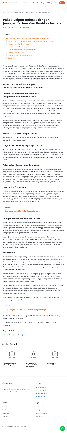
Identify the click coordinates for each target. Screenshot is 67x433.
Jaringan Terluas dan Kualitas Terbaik (20, 55)
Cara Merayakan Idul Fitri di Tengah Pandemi (22, 211)
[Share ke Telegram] (23, 335)
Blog (42, 3)
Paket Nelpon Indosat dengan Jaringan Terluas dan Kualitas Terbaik (28, 38)
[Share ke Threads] (18, 335)
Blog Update (5, 416)
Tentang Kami (40, 407)
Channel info (41, 396)
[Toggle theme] (55, 3)
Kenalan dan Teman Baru (17, 52)
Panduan (25, 3)
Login (62, 3)
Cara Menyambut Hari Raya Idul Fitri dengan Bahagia (26, 310)
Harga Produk (6, 413)
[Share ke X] (13, 335)
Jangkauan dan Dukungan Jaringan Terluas (23, 47)
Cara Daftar (5, 407)
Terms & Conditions (41, 413)
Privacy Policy (39, 416)
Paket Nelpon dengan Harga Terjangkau (22, 50)
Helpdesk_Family (42, 393)
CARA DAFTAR (38, 322)
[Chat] (62, 428)
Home (17, 3)
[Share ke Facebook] (9, 335)
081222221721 (42, 390)
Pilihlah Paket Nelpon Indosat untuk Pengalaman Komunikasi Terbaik (30, 41)
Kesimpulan (11, 58)
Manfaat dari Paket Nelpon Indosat (19, 44)
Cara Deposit (6, 410)
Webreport (50, 3)
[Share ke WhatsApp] (4, 335)
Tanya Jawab (39, 410)
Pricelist (35, 3)
